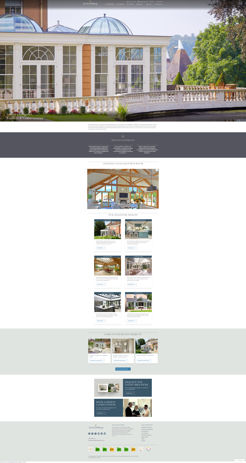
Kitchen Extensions (107, 293)
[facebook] (95, 434)
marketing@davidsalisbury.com (96, 440)
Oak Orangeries (107, 256)
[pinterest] (92, 434)
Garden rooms (138, 293)
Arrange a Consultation (147, 429)
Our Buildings (110, 4)
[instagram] (89, 434)
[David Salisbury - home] (90, 3)
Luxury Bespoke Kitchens (138, 220)
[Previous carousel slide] (242, 120)
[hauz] (105, 434)
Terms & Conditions (146, 435)
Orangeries (107, 220)
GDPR (142, 438)
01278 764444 (91, 438)
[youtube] (99, 434)
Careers (143, 440)
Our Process (130, 4)
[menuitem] (110, 4)
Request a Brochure (146, 427)
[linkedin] (102, 434)
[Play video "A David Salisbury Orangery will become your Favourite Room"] (123, 189)
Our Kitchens (120, 4)
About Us (148, 4)
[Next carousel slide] (244, 120)
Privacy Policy (144, 436)
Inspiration (139, 4)
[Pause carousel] (239, 120)
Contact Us (158, 4)
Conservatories (138, 256)
